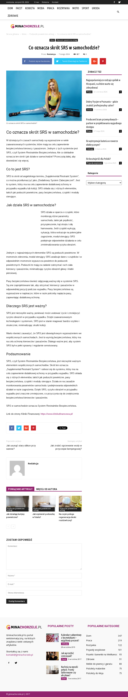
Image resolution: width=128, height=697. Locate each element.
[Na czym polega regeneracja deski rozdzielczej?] (70, 504)
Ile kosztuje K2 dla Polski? (98, 158)
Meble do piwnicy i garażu (99, 663)
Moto (75, 8)
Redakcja (51, 54)
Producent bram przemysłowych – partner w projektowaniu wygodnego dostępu (104, 123)
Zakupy (90, 149)
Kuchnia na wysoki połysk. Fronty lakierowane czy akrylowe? (69, 671)
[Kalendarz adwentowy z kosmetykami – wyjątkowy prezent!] (52, 637)
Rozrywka (63, 8)
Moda (40, 8)
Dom (10, 8)
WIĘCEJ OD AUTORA (46, 489)
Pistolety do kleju (94, 673)
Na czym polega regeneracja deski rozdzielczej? (67, 517)
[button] (118, 12)
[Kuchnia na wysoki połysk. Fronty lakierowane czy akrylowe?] (52, 669)
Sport (85, 8)
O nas (36, 2)
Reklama (45, 2)
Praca (50, 8)
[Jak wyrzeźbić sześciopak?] (52, 656)
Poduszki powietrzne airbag (67, 40)
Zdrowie (13, 15)
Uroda (96, 8)
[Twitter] (119, 2)
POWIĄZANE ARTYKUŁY (20, 489)
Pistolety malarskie (95, 668)
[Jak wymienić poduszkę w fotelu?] (43, 504)
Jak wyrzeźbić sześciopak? (67, 654)
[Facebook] (114, 2)
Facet (19, 8)
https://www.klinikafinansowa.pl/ (57, 414)
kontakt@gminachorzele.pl (19, 654)
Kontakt (55, 2)
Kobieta (30, 8)
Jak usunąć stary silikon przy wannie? (21, 447)
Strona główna (12, 34)
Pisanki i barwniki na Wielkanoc (101, 654)
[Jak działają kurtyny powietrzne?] (17, 504)
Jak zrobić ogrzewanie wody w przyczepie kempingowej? (66, 447)
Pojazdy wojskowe (94, 163)
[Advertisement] (85, 26)
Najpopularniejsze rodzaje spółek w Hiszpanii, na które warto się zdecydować (103, 84)
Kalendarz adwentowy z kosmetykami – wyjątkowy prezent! (71, 637)
